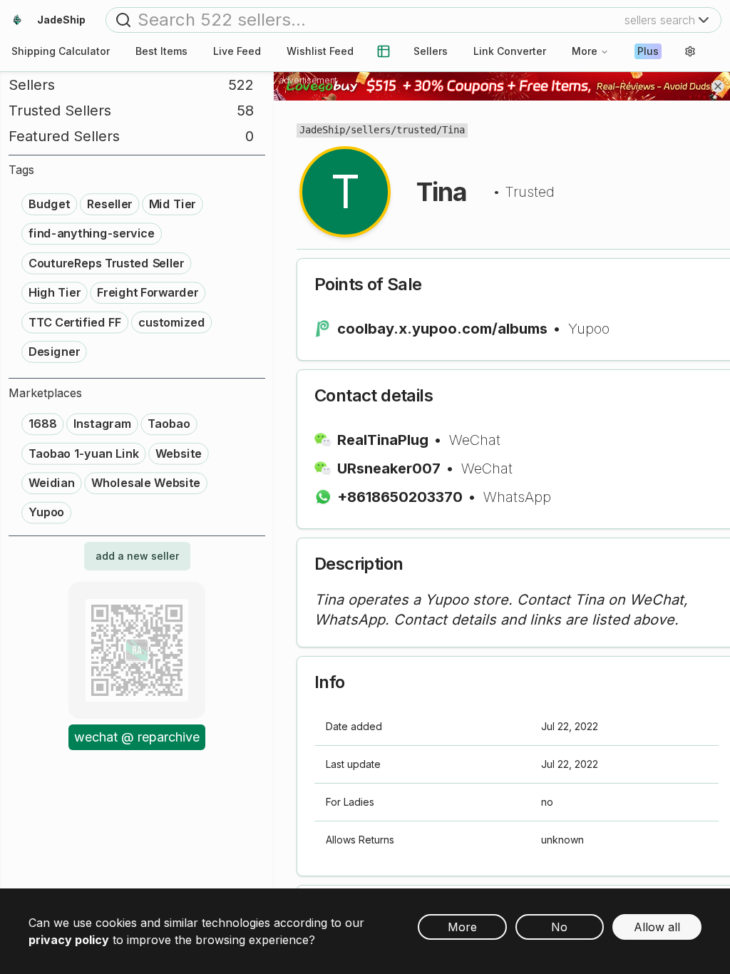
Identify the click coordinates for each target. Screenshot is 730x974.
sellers (371, 129)
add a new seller (137, 556)
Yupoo (589, 328)
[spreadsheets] (383, 51)
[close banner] (717, 86)
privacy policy (69, 940)
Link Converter (509, 51)
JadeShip (322, 129)
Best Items (161, 51)
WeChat (474, 439)
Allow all (657, 927)
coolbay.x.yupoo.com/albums (442, 328)
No (559, 927)
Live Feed (237, 51)
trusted (416, 129)
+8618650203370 (400, 497)
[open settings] (690, 51)
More (584, 51)
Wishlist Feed (320, 51)
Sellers (430, 51)
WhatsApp (517, 497)
